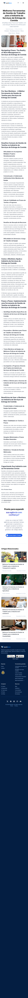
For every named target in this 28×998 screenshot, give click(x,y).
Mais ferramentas (19, 680)
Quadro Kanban (18, 674)
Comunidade (18, 690)
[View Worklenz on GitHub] (17, 701)
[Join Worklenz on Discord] (20, 701)
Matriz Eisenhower (19, 678)
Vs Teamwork (4, 690)
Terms (11, 705)
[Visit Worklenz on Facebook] (11, 701)
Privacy (16, 705)
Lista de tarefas (18, 672)
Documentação (18, 692)
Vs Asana (3, 686)
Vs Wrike (3, 693)
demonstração (8, 500)
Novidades (17, 693)
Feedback (17, 688)
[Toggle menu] (23, 3)
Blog (16, 686)
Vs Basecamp (4, 688)
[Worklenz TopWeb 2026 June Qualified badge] (3, 672)
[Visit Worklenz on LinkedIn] (14, 701)
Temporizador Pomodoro (20, 676)
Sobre (2, 666)
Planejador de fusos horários (19, 670)
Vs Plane (3, 692)
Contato (3, 668)
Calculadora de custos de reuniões (20, 667)
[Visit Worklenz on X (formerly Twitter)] (7, 701)
